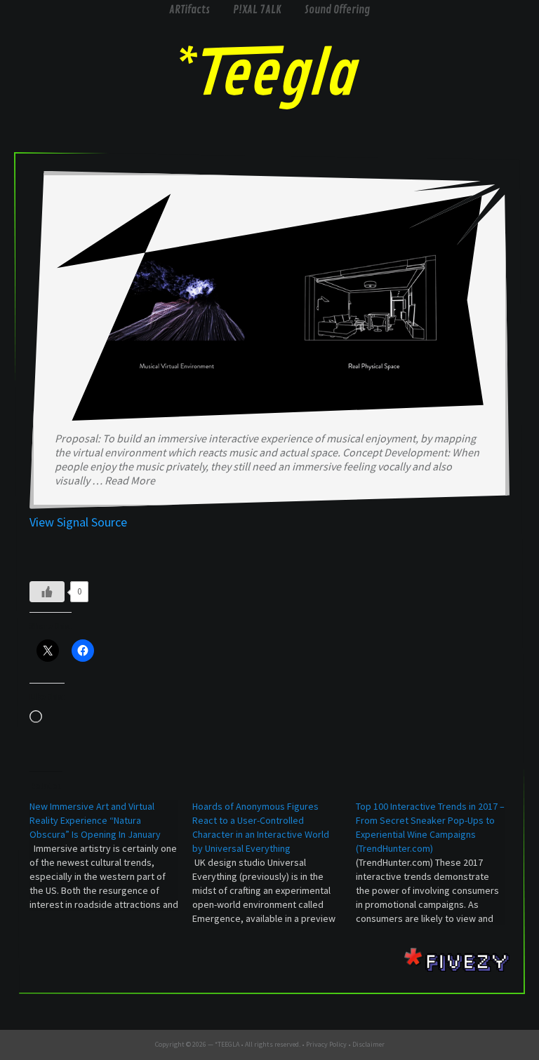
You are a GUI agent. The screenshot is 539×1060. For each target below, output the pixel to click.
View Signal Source (78, 522)
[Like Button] (47, 591)
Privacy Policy (326, 1044)
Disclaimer (368, 1044)
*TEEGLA (227, 1044)
